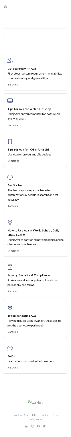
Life (34, 415)
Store (56, 415)
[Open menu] (64, 6)
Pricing (45, 415)
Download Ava (20, 415)
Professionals (35, 419)
